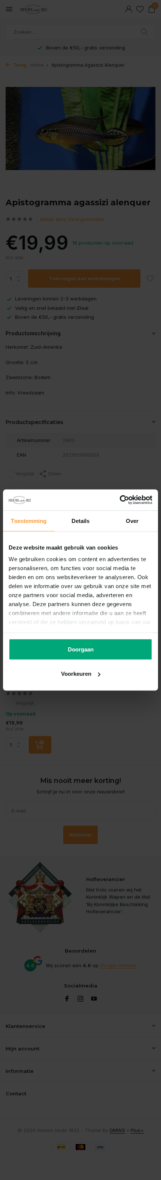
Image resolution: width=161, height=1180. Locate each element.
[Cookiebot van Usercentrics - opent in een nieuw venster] (119, 500)
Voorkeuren (76, 674)
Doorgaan (81, 649)
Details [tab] (81, 520)
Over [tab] (132, 520)
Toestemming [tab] (28, 520)
